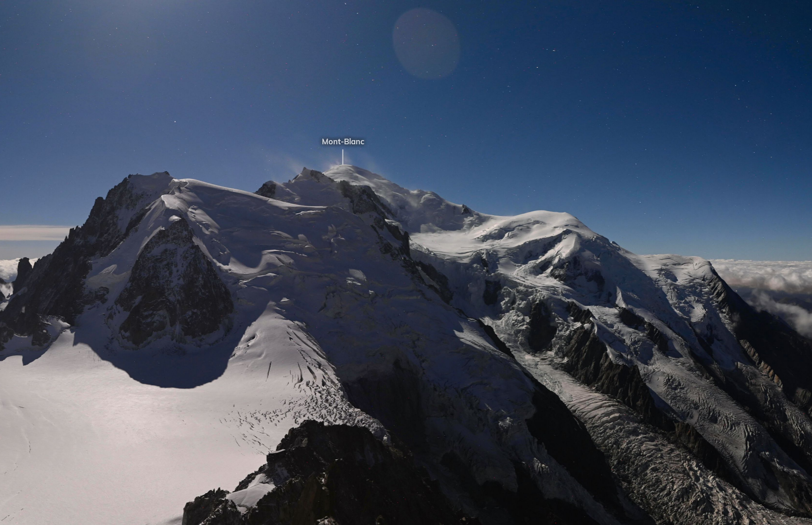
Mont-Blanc (320, 141)
